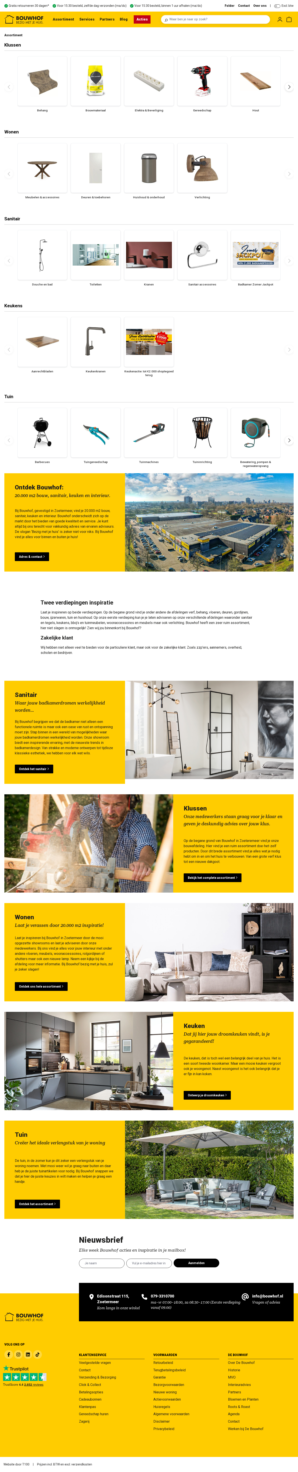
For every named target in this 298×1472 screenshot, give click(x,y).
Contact (244, 5)
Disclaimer (161, 1421)
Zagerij (84, 1421)
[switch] (277, 6)
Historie (234, 1370)
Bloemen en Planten (243, 1399)
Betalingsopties (91, 1392)
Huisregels (161, 1407)
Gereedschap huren (93, 1414)
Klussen (12, 45)
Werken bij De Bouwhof (246, 1429)
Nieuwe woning (165, 1392)
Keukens (13, 305)
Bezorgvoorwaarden (168, 1385)
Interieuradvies (239, 1385)
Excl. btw (288, 5)
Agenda (234, 1414)
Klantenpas (87, 1407)
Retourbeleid (163, 1363)
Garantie (159, 1377)
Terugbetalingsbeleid (169, 1370)
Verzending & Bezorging (97, 1377)
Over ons (260, 5)
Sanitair (12, 218)
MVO (232, 1377)
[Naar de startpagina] (23, 19)
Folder (230, 5)
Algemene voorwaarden (171, 1414)
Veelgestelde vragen (95, 1363)
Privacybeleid (163, 1429)
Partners (234, 1392)
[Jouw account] (279, 19)
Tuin (8, 396)
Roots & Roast (239, 1407)
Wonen (11, 132)
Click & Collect (90, 1385)
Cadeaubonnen (90, 1399)
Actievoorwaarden (167, 1399)
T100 (25, 1464)
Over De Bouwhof (241, 1363)
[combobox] (218, 19)
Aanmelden (196, 1263)
